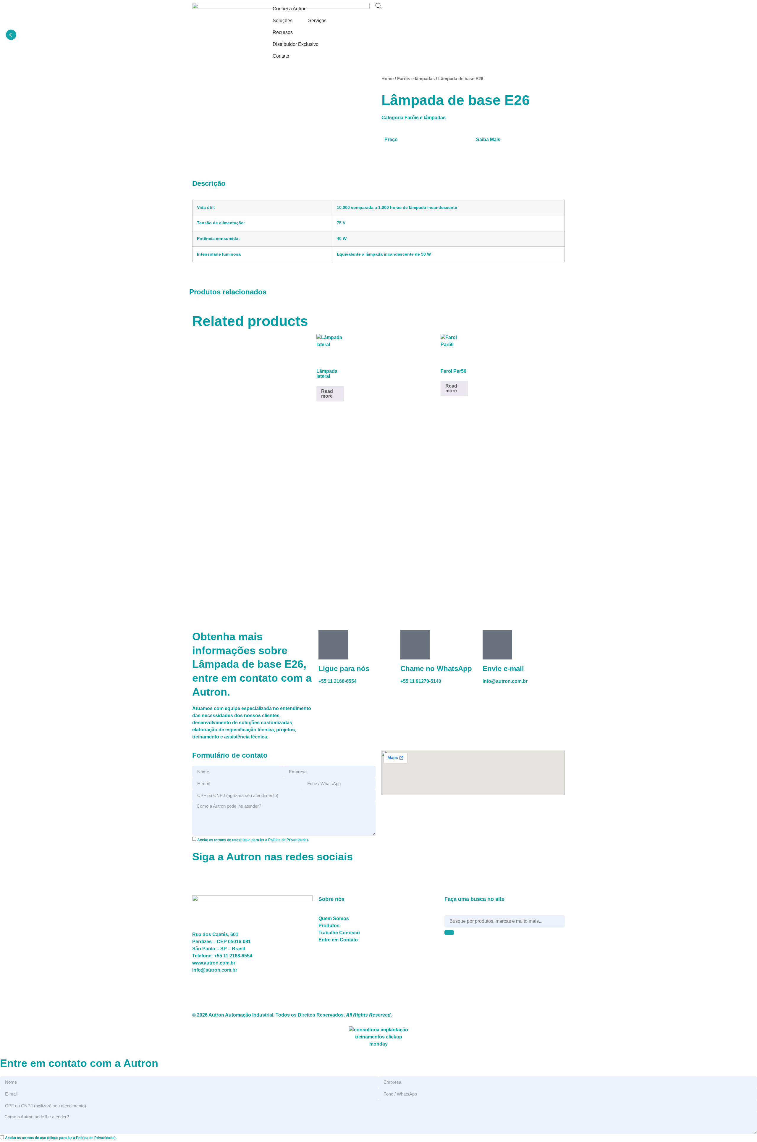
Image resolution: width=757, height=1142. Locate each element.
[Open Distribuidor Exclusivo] (322, 44)
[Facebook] (199, 877)
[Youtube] (474, 10)
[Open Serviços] (330, 20)
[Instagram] (442, 10)
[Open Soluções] (296, 20)
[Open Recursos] (296, 32)
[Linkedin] (458, 10)
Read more (327, 394)
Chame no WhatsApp (436, 668)
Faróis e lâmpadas (416, 78)
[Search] (449, 932)
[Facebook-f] (426, 10)
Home (387, 78)
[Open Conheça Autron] (310, 8)
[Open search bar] (378, 6)
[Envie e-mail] (497, 644)
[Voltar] (11, 35)
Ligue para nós (343, 668)
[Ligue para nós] (333, 644)
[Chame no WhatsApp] (415, 644)
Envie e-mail (503, 668)
